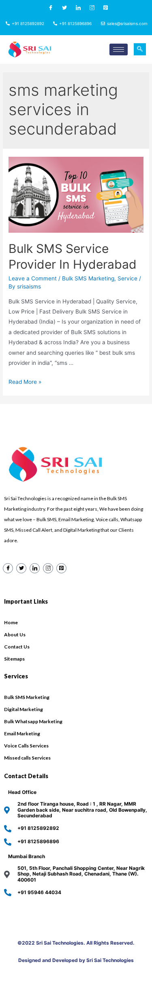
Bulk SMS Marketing (88, 278)
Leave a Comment (33, 278)
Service (127, 278)
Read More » (25, 382)
